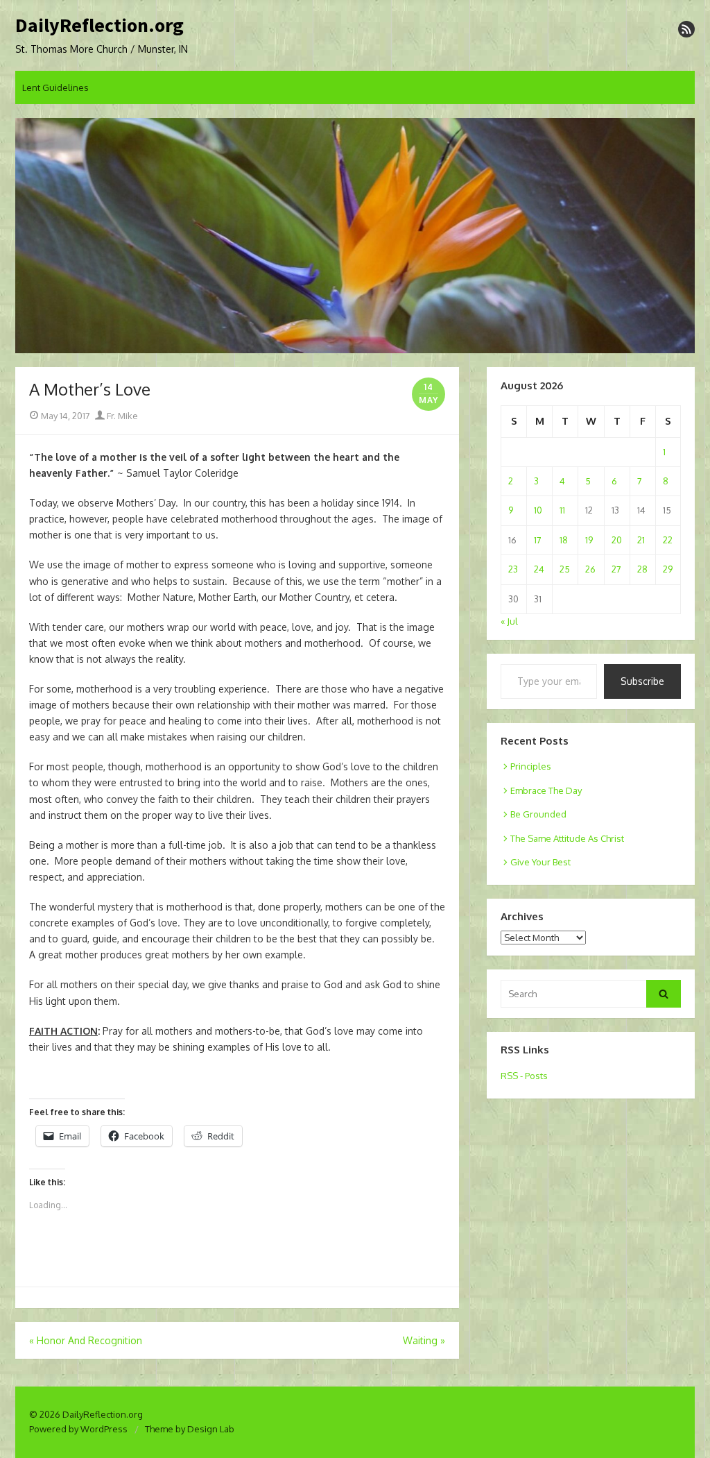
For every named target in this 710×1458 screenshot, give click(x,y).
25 (565, 569)
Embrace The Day (546, 790)
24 (539, 569)
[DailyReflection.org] (355, 236)
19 (589, 539)
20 (617, 539)
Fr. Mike (121, 415)
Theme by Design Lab (189, 1428)
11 (562, 510)
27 (616, 569)
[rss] (686, 29)
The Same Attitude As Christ (567, 838)
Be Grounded (538, 814)
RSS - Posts (524, 1075)
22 (668, 539)
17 (538, 539)
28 (642, 569)
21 (641, 539)
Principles (530, 766)
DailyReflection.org (99, 25)
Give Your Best (540, 861)
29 (668, 569)
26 (590, 569)
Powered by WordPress (78, 1428)
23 (513, 569)
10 (538, 510)
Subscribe (642, 681)
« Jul (509, 621)
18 (564, 539)
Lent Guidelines (55, 87)
